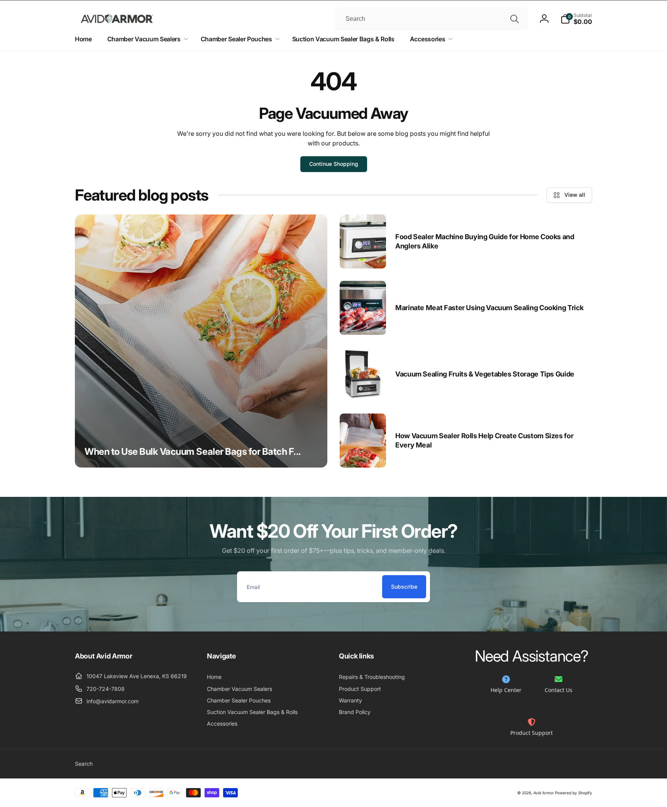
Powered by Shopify (573, 792)
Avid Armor (543, 792)
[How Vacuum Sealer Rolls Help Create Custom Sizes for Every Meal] (363, 441)
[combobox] (431, 18)
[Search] (514, 19)
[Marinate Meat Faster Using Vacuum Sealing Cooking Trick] (363, 308)
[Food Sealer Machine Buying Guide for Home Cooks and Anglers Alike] (363, 241)
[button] (576, 19)
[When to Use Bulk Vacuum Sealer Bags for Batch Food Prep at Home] (201, 341)
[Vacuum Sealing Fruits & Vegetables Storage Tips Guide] (363, 374)
